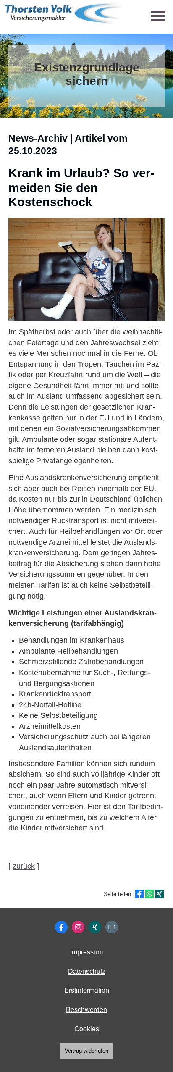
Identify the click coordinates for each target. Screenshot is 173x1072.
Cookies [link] (86, 1029)
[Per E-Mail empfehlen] (111, 927)
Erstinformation (86, 990)
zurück (24, 866)
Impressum (86, 952)
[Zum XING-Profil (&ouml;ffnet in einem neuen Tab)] (95, 927)
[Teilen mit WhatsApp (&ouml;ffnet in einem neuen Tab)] (149, 894)
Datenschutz (86, 971)
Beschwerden (86, 1009)
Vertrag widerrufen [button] (86, 1051)
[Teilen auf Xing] (159, 894)
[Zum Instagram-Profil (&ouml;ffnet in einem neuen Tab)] (78, 927)
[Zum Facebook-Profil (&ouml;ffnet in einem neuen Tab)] (61, 927)
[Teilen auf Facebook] (139, 894)
